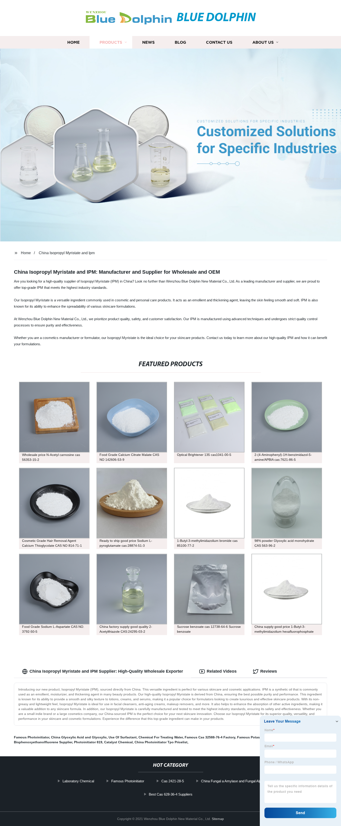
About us (263, 42)
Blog (180, 42)
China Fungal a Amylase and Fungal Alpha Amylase (240, 781)
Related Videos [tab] (222, 671)
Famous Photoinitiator (31, 737)
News (148, 42)
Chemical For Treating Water (160, 737)
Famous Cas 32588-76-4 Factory (210, 737)
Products (111, 42)
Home (73, 42)
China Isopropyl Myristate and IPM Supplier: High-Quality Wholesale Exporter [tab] (106, 671)
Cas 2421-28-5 (172, 781)
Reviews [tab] (268, 671)
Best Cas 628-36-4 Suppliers (170, 794)
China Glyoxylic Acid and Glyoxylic (79, 737)
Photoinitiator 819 (88, 742)
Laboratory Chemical (78, 781)
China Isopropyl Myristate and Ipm (67, 253)
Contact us (219, 42)
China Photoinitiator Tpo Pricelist (161, 742)
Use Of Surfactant (123, 737)
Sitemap (218, 819)
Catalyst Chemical (118, 742)
